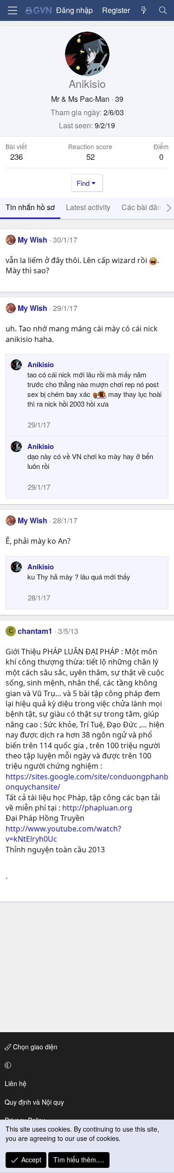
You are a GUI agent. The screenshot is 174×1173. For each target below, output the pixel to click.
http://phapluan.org (97, 808)
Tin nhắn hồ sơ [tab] (30, 207)
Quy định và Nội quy (34, 1102)
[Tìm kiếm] (162, 10)
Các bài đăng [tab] (144, 207)
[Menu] (12, 10)
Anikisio (40, 364)
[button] (85, 1065)
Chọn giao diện (34, 1046)
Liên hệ (15, 1083)
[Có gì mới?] (144, 10)
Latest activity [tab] (88, 207)
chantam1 (35, 631)
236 (16, 156)
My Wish (32, 239)
